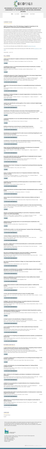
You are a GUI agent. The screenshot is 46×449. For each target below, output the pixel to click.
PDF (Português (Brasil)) (11, 90)
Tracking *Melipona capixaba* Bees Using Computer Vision (16, 235)
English (5, 416)
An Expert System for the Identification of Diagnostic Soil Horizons (18, 319)
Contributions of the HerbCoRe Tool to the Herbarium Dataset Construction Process (22, 140)
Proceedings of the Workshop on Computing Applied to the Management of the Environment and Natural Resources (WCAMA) (23, 10)
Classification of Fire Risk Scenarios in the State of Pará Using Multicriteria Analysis (21, 110)
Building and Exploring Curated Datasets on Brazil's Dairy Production (18, 126)
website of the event (31, 46)
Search (23, 16)
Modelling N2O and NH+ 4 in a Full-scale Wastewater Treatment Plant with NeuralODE (22, 229)
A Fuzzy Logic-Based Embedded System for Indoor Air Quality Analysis (19, 293)
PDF (6, 63)
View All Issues (7, 407)
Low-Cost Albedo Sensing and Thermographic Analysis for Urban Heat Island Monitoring (23, 204)
